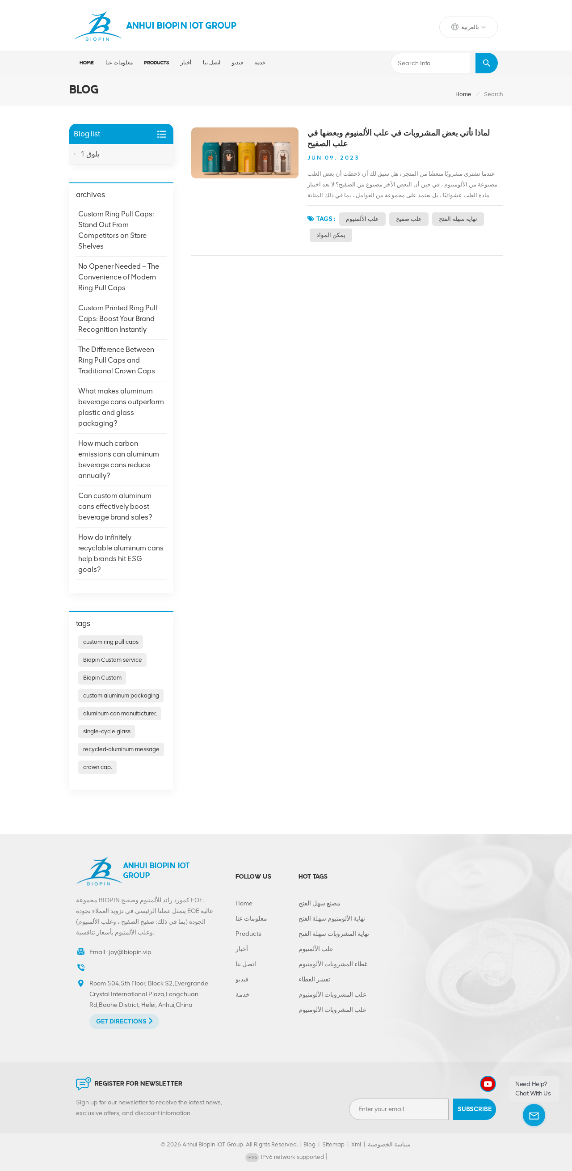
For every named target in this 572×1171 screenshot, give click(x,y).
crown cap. (97, 767)
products (156, 63)
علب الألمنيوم (362, 219)
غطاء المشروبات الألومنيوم (333, 964)
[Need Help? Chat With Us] (534, 1115)
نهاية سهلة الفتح (458, 219)
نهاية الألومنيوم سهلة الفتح (332, 918)
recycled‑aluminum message (121, 749)
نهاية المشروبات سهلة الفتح (334, 934)
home (463, 94)
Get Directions (121, 1021)
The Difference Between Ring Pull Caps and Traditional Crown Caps (116, 360)
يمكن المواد (330, 235)
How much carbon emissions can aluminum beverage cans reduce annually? (118, 459)
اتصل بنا (211, 63)
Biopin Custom (102, 677)
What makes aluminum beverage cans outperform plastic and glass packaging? (121, 407)
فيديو (237, 63)
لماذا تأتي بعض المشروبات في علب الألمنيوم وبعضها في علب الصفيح (398, 138)
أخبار (186, 63)
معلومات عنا (119, 63)
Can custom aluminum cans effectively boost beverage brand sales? (115, 506)
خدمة (259, 63)
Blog (309, 1144)
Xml (356, 1144)
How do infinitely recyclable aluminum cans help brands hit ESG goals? (121, 553)
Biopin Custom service (112, 659)
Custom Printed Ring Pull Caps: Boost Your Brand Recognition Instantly (117, 319)
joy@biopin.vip (130, 952)
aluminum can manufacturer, (120, 713)
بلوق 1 (89, 154)
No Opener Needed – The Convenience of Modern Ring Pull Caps (118, 277)
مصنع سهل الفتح (320, 903)
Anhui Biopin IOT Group (181, 26)
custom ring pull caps (111, 641)
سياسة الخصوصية (389, 1144)
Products (248, 934)
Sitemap (333, 1144)
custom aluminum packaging (121, 695)
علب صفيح (409, 219)
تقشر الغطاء (314, 979)
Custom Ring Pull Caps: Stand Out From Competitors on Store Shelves (116, 230)
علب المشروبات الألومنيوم (332, 994)
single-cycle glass (106, 731)
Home (87, 63)
